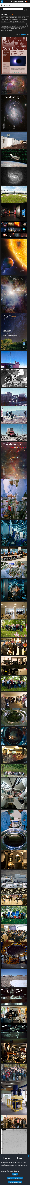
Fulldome (3, 21)
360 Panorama (13, 17)
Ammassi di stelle (15, 28)
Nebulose (17, 24)
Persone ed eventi (6, 26)
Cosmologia (4, 19)
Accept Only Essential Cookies (15, 1178)
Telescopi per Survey (6, 30)
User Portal (20, 1)
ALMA (19, 17)
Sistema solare (5, 28)
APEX (23, 17)
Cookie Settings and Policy (15, 1182)
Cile (27, 17)
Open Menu (6, 5)
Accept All (15, 1174)
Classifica (23, 34)
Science (15, 1)
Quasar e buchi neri (22, 26)
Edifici (13, 26)
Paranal (24, 24)
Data (27, 34)
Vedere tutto (4, 17)
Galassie (10, 21)
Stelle (23, 28)
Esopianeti (24, 19)
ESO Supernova (16, 19)
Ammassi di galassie (19, 21)
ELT (10, 19)
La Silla (12, 24)
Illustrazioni (4, 24)
